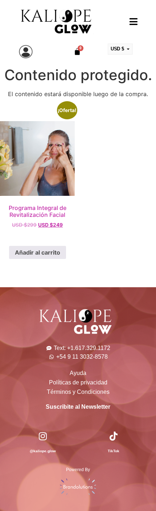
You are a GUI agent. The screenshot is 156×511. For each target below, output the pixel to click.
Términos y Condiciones (78, 392)
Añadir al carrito (37, 252)
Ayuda (78, 373)
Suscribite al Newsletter (78, 407)
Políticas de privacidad (78, 382)
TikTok (113, 451)
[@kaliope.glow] (42, 436)
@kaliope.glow (43, 451)
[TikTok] (113, 436)
